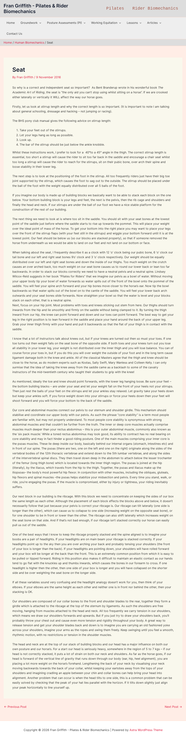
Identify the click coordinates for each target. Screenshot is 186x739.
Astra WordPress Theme (146, 730)
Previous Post (15, 706)
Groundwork (29, 23)
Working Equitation (104, 23)
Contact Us (14, 33)
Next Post (173, 706)
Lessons (132, 23)
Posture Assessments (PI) (64, 23)
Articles (152, 23)
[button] (39, 22)
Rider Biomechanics (155, 8)
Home (11, 23)
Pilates (115, 8)
